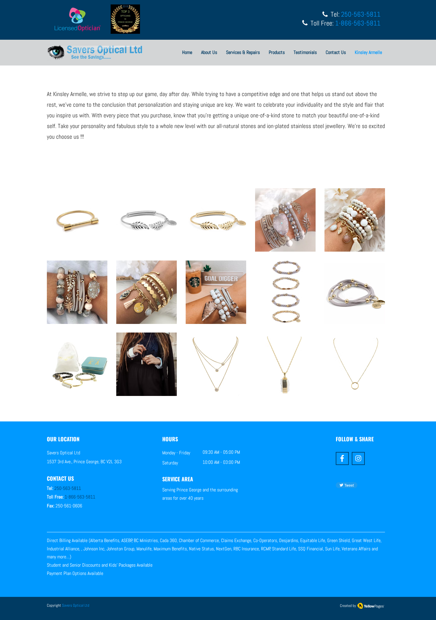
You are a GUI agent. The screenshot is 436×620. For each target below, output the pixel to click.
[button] (77, 220)
